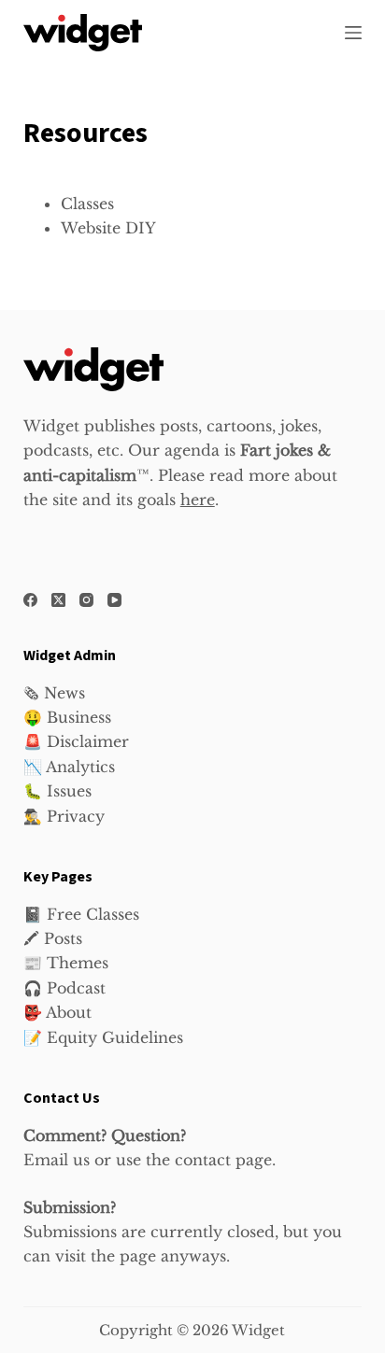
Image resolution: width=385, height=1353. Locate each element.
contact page (223, 1159)
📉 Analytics (69, 766)
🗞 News (54, 693)
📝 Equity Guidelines (103, 1037)
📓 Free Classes (81, 914)
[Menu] (353, 32)
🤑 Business (67, 717)
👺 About (57, 1012)
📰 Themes (65, 962)
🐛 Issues (57, 791)
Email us (56, 1159)
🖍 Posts (52, 938)
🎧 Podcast (64, 988)
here (197, 499)
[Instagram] (86, 600)
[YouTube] (114, 600)
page (138, 1256)
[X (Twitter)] (58, 600)
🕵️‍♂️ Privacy (64, 816)
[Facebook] (30, 600)
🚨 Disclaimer (76, 741)
